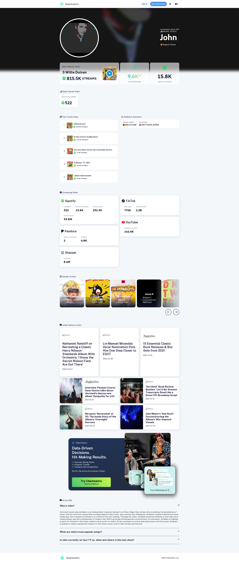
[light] (170, 4)
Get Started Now (158, 4)
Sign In (144, 4)
